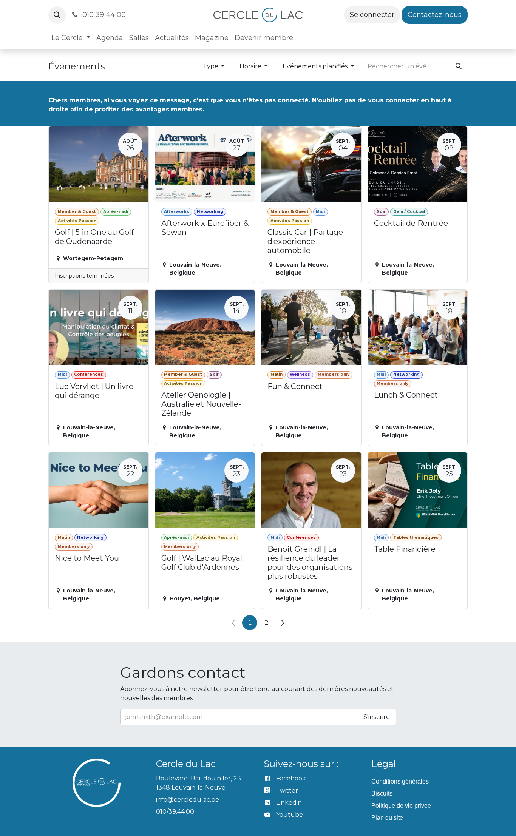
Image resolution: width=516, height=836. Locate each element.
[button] (57, 15)
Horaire (251, 66)
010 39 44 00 (103, 15)
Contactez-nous (435, 15)
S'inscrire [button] (376, 716)
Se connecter (372, 15)
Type (211, 66)
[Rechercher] (459, 66)
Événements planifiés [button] (316, 66)
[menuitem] (70, 38)
